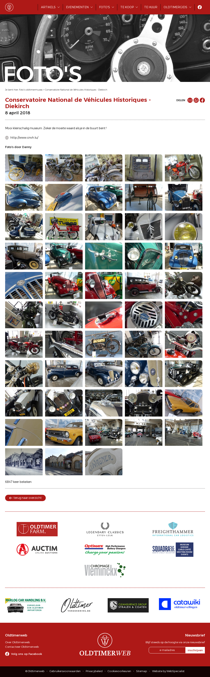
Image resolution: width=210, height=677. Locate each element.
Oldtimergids (175, 7)
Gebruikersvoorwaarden (65, 671)
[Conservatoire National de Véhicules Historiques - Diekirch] (24, 167)
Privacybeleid (94, 671)
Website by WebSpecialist (168, 671)
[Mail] (190, 100)
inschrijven (195, 650)
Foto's (104, 7)
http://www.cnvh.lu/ (24, 137)
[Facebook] (202, 100)
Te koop (127, 7)
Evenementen (77, 7)
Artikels (48, 7)
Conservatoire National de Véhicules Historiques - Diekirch (76, 89)
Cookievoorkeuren (119, 671)
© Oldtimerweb (35, 671)
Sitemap (141, 671)
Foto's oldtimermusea (30, 89)
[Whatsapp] (196, 100)
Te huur (150, 7)
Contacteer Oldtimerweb (22, 646)
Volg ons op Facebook (26, 653)
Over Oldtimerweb (17, 642)
